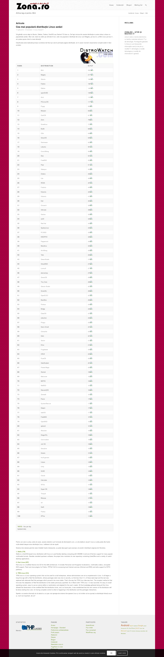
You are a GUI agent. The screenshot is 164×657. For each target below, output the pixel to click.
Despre (53, 637)
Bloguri (53, 640)
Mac (143, 628)
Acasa (53, 625)
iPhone (133, 628)
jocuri (137, 628)
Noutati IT (40, 30)
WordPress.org (90, 632)
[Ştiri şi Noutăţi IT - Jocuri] (32, 5)
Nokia (128, 631)
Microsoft (124, 631)
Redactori (54, 635)
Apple (131, 626)
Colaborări (54, 642)
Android (125, 625)
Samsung (138, 631)
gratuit (145, 625)
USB (146, 631)
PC (130, 631)
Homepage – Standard (58, 627)
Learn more (122, 653)
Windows (123, 633)
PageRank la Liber (57, 647)
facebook (136, 625)
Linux (36, 30)
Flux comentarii (91, 630)
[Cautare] (146, 5)
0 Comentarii (28, 30)
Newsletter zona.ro (57, 644)
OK (111, 653)
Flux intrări (89, 627)
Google (140, 625)
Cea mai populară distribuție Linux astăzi (39, 26)
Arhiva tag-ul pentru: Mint (26, 13)
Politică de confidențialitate (59, 630)
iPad (130, 628)
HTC (127, 628)
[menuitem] (111, 5)
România (133, 631)
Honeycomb (123, 628)
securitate (142, 631)
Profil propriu (55, 632)
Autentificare (90, 625)
